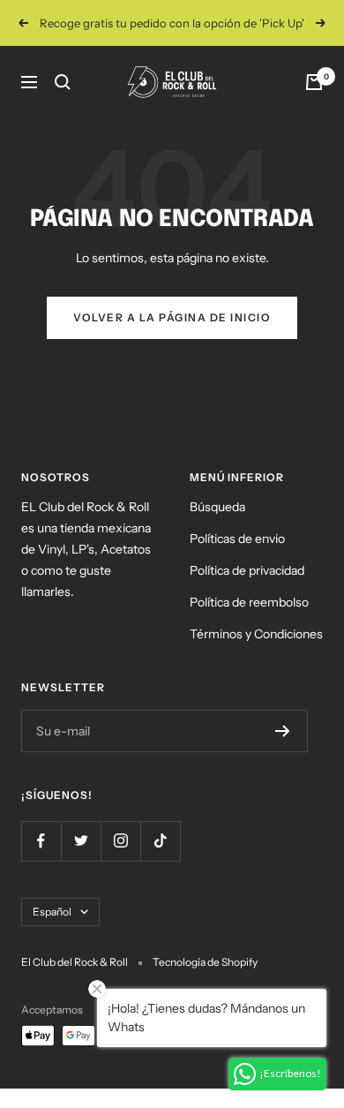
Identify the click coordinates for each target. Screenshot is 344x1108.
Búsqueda (217, 507)
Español (52, 911)
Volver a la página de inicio (172, 317)
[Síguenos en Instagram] (120, 841)
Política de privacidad (247, 570)
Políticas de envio (237, 538)
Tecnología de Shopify (205, 962)
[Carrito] (314, 82)
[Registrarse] (282, 731)
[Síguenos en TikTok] (160, 841)
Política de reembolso (249, 602)
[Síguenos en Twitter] (81, 841)
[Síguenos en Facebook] (41, 841)
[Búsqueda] (63, 82)
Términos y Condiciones (256, 634)
